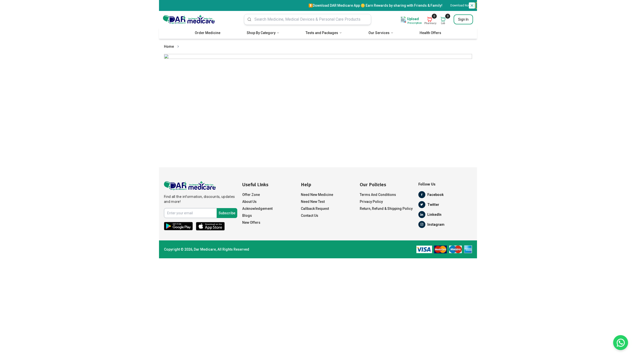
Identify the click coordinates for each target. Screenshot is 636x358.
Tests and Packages (322, 33)
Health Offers (430, 33)
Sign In (463, 19)
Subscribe (227, 213)
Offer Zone (251, 195)
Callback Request (315, 209)
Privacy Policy (371, 202)
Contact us (309, 216)
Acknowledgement (257, 209)
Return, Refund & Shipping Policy (386, 209)
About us (249, 202)
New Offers (251, 222)
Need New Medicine (317, 195)
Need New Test (313, 202)
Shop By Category (261, 33)
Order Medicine (207, 33)
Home (169, 46)
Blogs (247, 216)
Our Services (379, 33)
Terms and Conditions (378, 195)
